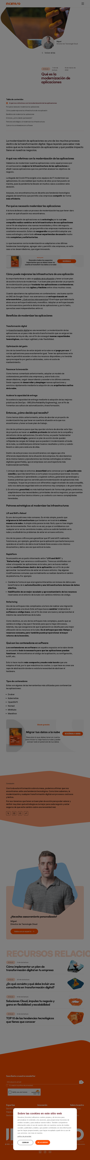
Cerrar (25, 1142)
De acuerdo (43, 1142)
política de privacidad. (25, 1136)
